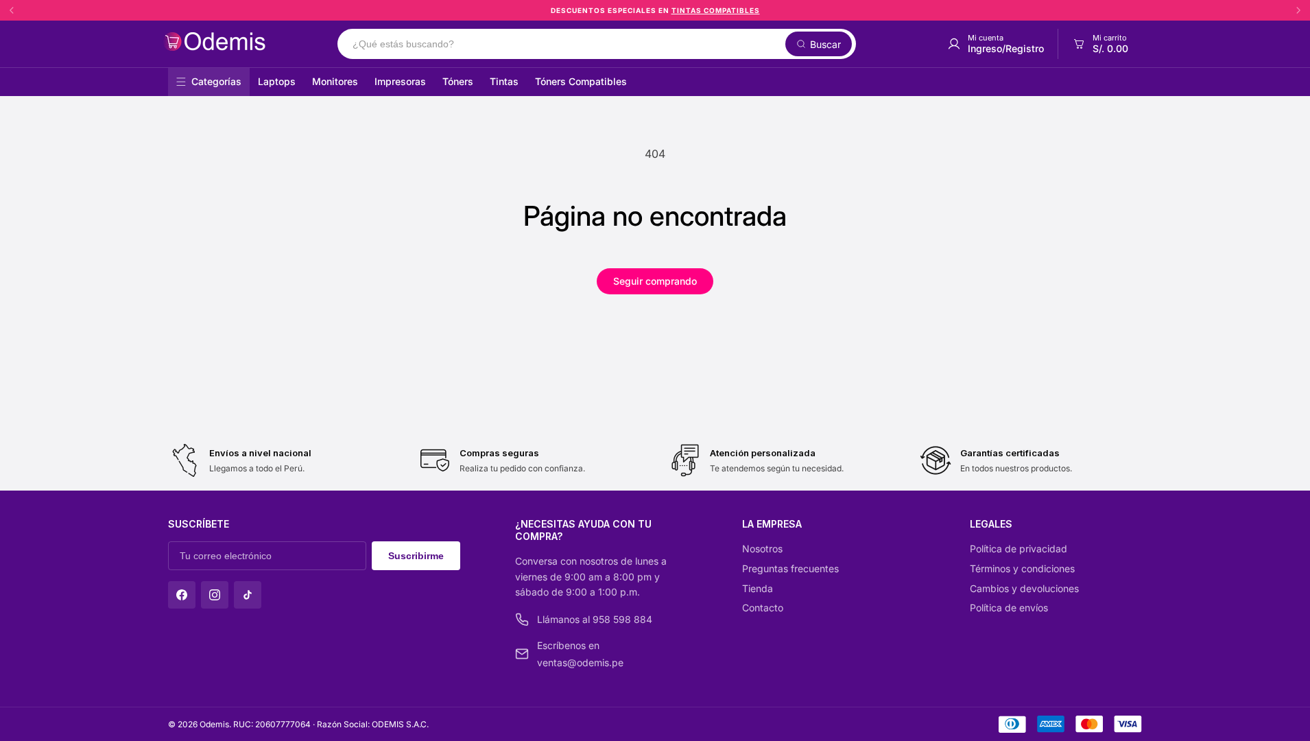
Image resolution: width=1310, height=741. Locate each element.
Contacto (762, 607)
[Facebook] (181, 595)
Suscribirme (416, 555)
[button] (1100, 44)
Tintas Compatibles (715, 10)
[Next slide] (1298, 10)
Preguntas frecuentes (790, 568)
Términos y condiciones (1022, 568)
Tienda (757, 588)
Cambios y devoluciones (1024, 588)
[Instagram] (214, 595)
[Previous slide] (11, 10)
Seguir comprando (655, 281)
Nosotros (762, 548)
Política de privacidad (1018, 548)
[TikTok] (247, 595)
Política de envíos (1009, 607)
